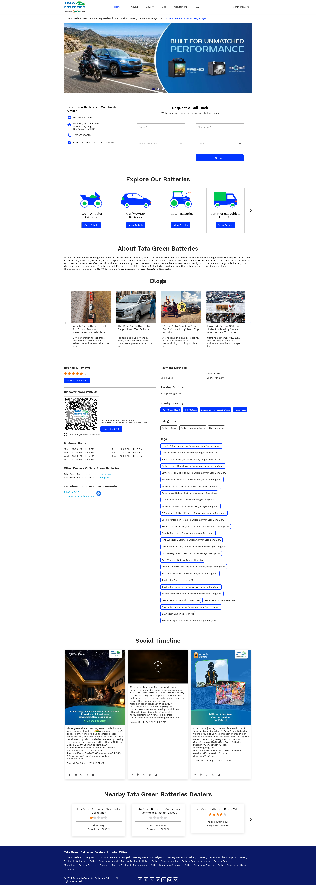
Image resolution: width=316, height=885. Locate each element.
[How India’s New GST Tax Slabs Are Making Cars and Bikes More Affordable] (225, 307)
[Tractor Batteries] (181, 198)
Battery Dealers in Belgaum (148, 857)
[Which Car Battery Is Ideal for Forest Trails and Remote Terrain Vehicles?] (91, 307)
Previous (66, 211)
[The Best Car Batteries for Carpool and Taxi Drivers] (136, 307)
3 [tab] (163, 89)
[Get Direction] (98, 495)
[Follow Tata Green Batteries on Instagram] (163, 879)
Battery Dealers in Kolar (165, 861)
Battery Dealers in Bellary (181, 857)
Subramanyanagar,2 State (215, 410)
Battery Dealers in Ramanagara (129, 865)
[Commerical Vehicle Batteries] (225, 198)
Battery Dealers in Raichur (94, 865)
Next (249, 211)
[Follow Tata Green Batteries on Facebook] (140, 879)
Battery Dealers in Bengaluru (80, 857)
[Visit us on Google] (146, 879)
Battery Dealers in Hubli (134, 861)
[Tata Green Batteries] (75, 7)
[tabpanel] (158, 58)
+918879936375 (82, 135)
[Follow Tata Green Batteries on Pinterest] (158, 879)
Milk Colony (190, 410)
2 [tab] (158, 89)
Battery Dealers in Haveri (104, 861)
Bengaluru (105, 477)
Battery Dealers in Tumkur (199, 865)
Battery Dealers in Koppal (196, 861)
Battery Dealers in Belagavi (115, 857)
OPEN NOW (107, 142)
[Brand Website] (175, 879)
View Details (91, 225)
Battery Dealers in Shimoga (165, 865)
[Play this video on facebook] (158, 667)
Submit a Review (76, 380)
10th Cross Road (171, 410)
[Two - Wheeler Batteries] (91, 198)
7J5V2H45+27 (71, 492)
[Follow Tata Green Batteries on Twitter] (152, 879)
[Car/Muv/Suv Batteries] (136, 198)
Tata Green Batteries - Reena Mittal (217, 809)
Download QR (111, 429)
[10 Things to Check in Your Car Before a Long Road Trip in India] (181, 307)
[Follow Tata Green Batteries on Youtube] (169, 879)
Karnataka (105, 474)
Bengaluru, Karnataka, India (79, 496)
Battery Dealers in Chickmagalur (217, 857)
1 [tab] (153, 89)
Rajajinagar (240, 410)
